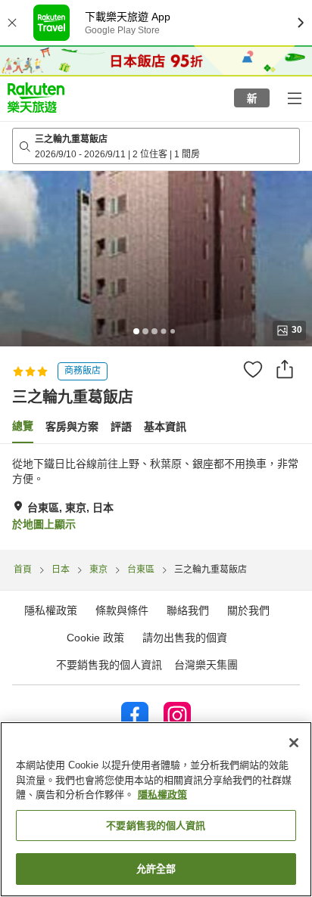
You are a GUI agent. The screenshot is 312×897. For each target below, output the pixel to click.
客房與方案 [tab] (71, 427)
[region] (156, 809)
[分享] (285, 369)
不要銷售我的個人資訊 (109, 665)
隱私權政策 (162, 794)
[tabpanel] (156, 497)
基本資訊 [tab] (165, 427)
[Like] (253, 369)
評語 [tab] (121, 427)
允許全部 (156, 868)
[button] (36, 97)
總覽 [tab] (22, 426)
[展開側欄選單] (294, 97)
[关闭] (293, 742)
